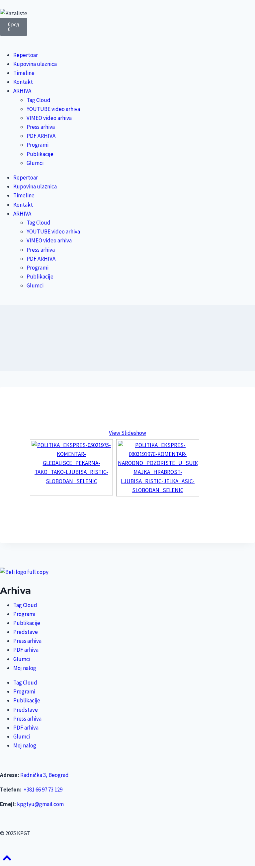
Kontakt (23, 81)
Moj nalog (24, 668)
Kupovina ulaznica (35, 64)
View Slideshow (127, 432)
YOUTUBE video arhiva (53, 109)
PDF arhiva (26, 649)
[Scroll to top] (7, 860)
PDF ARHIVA (41, 135)
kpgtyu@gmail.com (40, 804)
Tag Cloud (38, 100)
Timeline (24, 72)
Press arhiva (41, 126)
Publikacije (40, 154)
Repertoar (25, 55)
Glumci (35, 163)
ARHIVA (22, 90)
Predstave (25, 632)
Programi (37, 144)
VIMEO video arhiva (49, 118)
